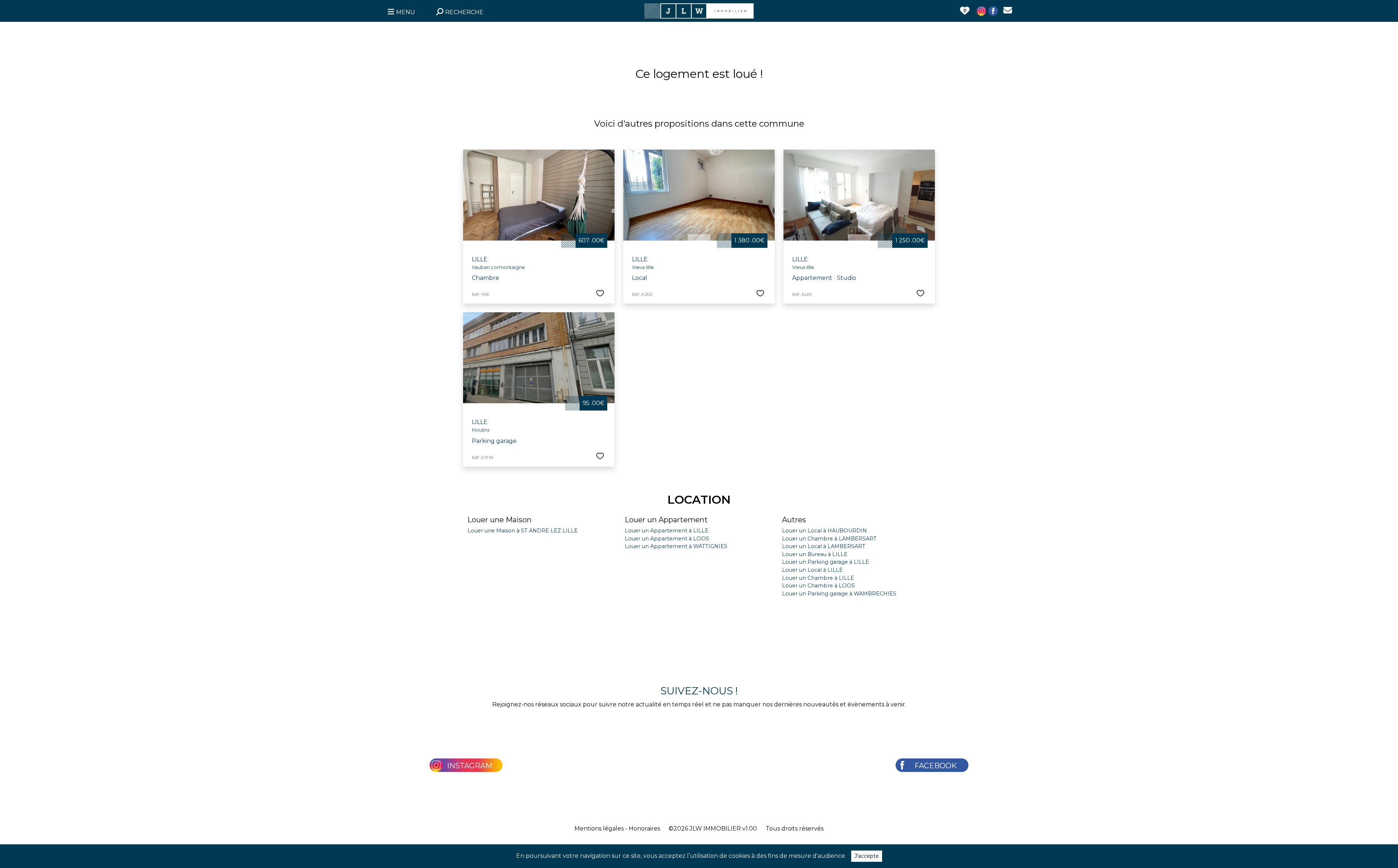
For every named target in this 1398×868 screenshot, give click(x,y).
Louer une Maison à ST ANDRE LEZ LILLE (522, 530)
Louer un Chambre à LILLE (818, 578)
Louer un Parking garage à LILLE (825, 562)
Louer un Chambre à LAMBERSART (829, 538)
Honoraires (644, 828)
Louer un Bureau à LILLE (815, 554)
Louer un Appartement (666, 519)
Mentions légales (599, 828)
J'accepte (866, 856)
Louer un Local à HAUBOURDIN (824, 530)
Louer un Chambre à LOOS (818, 585)
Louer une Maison (499, 519)
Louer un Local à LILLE (812, 570)
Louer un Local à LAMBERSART (823, 546)
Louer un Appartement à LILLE (666, 530)
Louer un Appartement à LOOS (667, 538)
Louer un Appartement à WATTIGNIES (676, 546)
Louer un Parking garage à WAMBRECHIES (839, 593)
